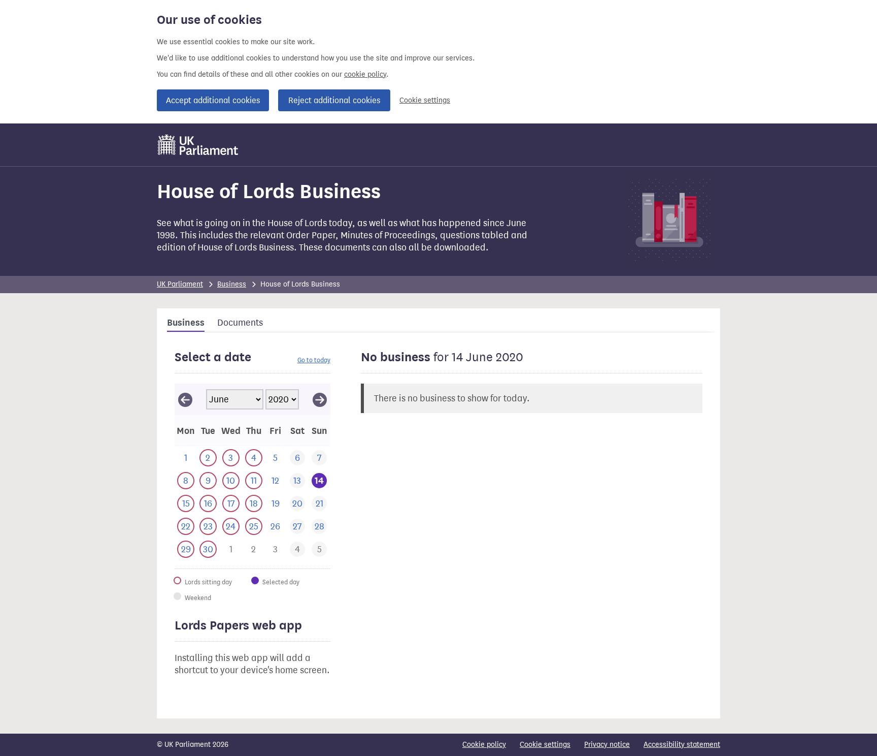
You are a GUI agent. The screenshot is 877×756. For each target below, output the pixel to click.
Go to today (313, 360)
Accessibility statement (682, 744)
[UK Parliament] (198, 145)
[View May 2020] (185, 399)
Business (231, 284)
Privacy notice (607, 744)
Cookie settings (424, 100)
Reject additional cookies (334, 100)
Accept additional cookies (213, 100)
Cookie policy (484, 744)
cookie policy (365, 74)
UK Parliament (180, 284)
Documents (240, 322)
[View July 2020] (320, 399)
